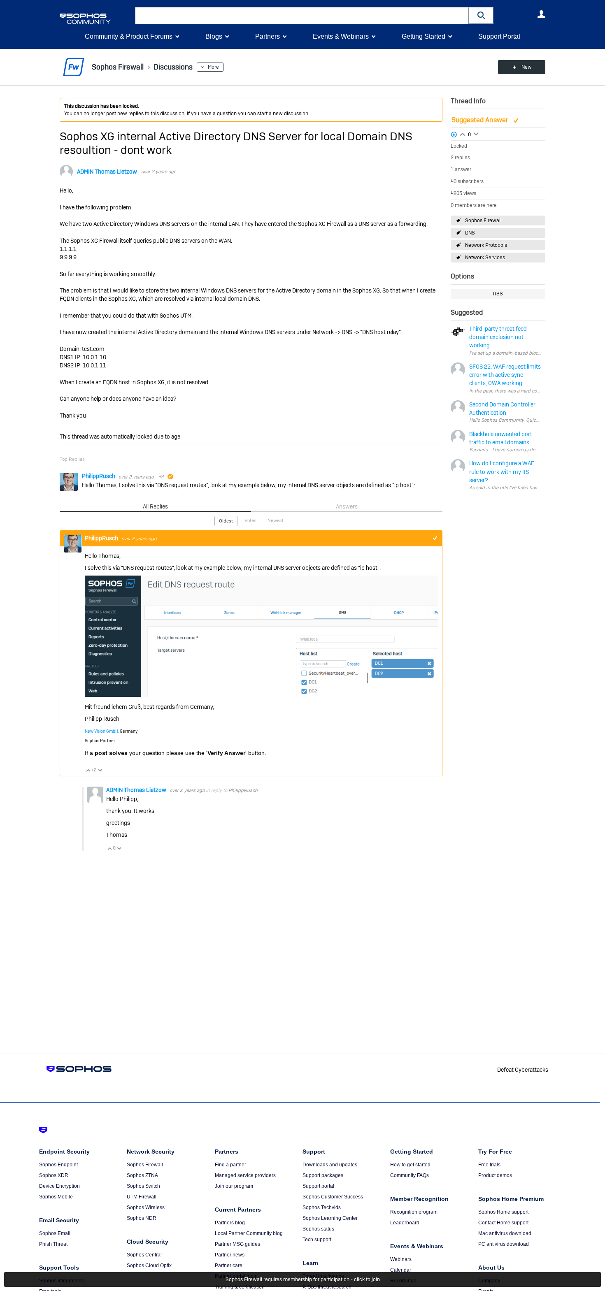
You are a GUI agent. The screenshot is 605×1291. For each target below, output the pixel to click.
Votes (250, 520)
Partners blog (230, 1223)
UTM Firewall (141, 1197)
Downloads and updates (329, 1165)
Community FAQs (409, 1175)
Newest (276, 520)
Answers (347, 506)
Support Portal (499, 36)
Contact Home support (503, 1223)
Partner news (229, 1255)
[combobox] (301, 15)
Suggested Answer (480, 120)
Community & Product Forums (128, 36)
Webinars (401, 1259)
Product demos (495, 1175)
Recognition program (413, 1212)
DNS (470, 233)
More (213, 67)
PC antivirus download (503, 1244)
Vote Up (88, 770)
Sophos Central (144, 1255)
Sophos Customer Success (332, 1197)
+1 (435, 538)
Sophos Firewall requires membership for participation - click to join (303, 1279)
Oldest (226, 521)
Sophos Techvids (321, 1207)
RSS (498, 293)
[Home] (96, 18)
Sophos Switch (143, 1186)
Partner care (228, 1265)
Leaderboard (404, 1223)
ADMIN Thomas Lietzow (107, 171)
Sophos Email (54, 1233)
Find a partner (230, 1165)
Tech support (316, 1239)
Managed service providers (245, 1175)
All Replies (155, 506)
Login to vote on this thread (462, 133)
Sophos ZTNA (142, 1175)
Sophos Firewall (483, 220)
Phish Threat (53, 1244)
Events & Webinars (341, 36)
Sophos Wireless (146, 1207)
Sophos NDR (141, 1218)
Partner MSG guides (237, 1244)
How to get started (410, 1165)
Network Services (485, 257)
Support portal (318, 1186)
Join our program (234, 1186)
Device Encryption (59, 1186)
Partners (267, 36)
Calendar (400, 1270)
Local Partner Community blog (249, 1233)
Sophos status (318, 1229)
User (541, 14)
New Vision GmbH (101, 731)
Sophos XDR (53, 1175)
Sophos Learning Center (330, 1218)
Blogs (213, 36)
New (526, 67)
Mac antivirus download (504, 1233)
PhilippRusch (99, 476)
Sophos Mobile (56, 1197)
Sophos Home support (503, 1212)
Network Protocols (486, 245)
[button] (481, 15)
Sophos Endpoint (58, 1165)
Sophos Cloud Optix (149, 1265)
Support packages (322, 1175)
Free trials (489, 1165)
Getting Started (423, 36)
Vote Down (100, 770)
